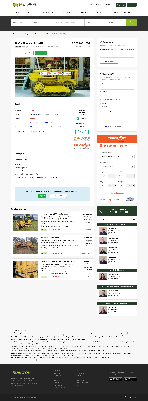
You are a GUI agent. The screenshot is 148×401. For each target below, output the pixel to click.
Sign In (120, 5)
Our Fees (99, 4)
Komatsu (43, 223)
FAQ (77, 370)
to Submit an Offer (111, 126)
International (43, 339)
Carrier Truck (27, 353)
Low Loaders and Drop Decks (102, 353)
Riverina (41, 123)
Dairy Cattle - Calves (90, 346)
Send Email (114, 233)
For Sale (56, 378)
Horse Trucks (65, 353)
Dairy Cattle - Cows (104, 346)
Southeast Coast (57, 273)
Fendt (35, 339)
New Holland (81, 339)
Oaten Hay (59, 357)
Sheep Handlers (15, 344)
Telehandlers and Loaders (79, 337)
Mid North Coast (56, 226)
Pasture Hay (68, 357)
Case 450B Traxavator (50, 238)
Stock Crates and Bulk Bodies (20, 355)
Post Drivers (113, 335)
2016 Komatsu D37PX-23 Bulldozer (55, 214)
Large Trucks (76, 353)
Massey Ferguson (70, 339)
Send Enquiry (41, 53)
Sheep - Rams (63, 348)
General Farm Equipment (119, 333)
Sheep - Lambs (52, 348)
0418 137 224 (115, 276)
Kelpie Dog (20, 348)
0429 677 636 (115, 259)
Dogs (128, 346)
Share (55, 47)
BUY (17, 13)
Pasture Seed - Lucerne (76, 360)
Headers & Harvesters (71, 335)
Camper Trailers (52, 350)
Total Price (103, 103)
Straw (89, 357)
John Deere (52, 339)
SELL (30, 13)
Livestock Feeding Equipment (62, 342)
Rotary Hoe (122, 335)
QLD (65, 273)
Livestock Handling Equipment (82, 342)
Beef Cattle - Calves (31, 346)
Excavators (79, 333)
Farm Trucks (55, 353)
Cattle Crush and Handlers (33, 342)
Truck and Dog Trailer (47, 355)
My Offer (103, 92)
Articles (56, 383)
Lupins (40, 360)
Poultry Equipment (114, 342)
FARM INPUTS (47, 13)
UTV (104, 350)
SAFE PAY (99, 13)
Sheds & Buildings (16, 337)
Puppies (33, 348)
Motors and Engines (86, 335)
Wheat (99, 360)
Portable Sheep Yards (99, 342)
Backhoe (43, 333)
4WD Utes (38, 350)
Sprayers (42, 337)
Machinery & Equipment (25, 34)
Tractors (104, 337)
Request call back (82, 131)
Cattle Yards (47, 342)
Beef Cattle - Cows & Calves (47, 346)
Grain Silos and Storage (39, 335)
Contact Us (108, 4)
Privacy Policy (80, 380)
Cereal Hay (32, 357)
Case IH (20, 339)
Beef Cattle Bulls (77, 346)
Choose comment (127, 49)
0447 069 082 (115, 240)
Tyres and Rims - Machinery (124, 337)
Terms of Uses (80, 378)
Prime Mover (117, 353)
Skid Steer (27, 337)
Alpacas (21, 346)
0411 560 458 (115, 293)
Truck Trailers (60, 355)
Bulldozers (51, 333)
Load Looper (58, 385)
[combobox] (21, 22)
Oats (50, 360)
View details (86, 229)
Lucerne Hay (50, 357)
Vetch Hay (96, 357)
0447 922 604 (115, 250)
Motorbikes (92, 350)
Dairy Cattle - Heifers (118, 346)
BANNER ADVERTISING (122, 13)
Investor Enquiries (59, 387)
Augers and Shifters (33, 333)
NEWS (83, 13)
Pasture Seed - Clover (60, 360)
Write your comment (107, 49)
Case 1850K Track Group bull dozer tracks (58, 261)
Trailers (111, 337)
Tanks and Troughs (28, 344)
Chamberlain (28, 339)
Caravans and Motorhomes (68, 350)
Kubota (60, 339)
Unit (101, 83)
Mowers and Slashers (100, 335)
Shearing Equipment (128, 342)
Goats (13, 348)
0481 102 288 (115, 230)
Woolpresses (40, 344)
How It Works (80, 373)
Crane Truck (36, 353)
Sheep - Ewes (42, 348)
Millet (45, 360)
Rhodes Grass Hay (79, 357)
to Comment (109, 62)
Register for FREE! (58, 196)
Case (76, 245)
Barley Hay (24, 357)
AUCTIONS (67, 13)
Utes (99, 350)
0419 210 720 (115, 310)
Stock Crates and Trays (63, 337)
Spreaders (50, 337)
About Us (91, 4)
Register (132, 5)
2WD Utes (29, 350)
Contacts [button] (103, 219)
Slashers (34, 337)
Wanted (56, 380)
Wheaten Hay (105, 357)
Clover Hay (41, 357)
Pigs (27, 348)
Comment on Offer (106, 112)
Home (13, 33)
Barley (22, 360)
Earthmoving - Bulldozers (43, 34)
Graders (27, 335)
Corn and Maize (30, 360)
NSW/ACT (49, 123)
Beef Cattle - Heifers (64, 346)
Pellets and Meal (90, 360)
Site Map (78, 375)
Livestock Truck (86, 353)
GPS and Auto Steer (17, 335)
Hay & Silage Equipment (55, 335)
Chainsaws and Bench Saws (65, 333)
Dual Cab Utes (82, 350)
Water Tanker (71, 355)
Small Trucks (127, 353)
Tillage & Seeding (95, 337)
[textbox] (21, 22)
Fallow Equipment (90, 333)
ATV (44, 350)
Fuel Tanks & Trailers (103, 333)
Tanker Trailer (35, 355)
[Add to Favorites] (61, 230)
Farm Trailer (46, 353)
